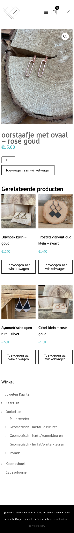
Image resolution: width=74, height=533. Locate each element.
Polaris (15, 452)
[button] (65, 36)
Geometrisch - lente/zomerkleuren (36, 435)
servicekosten (36, 525)
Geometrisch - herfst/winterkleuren (37, 444)
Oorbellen (13, 411)
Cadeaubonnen (17, 472)
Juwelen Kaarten (18, 394)
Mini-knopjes (19, 418)
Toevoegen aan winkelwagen (28, 170)
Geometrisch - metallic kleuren (34, 426)
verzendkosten (58, 519)
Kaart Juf (13, 403)
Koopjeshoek (15, 463)
